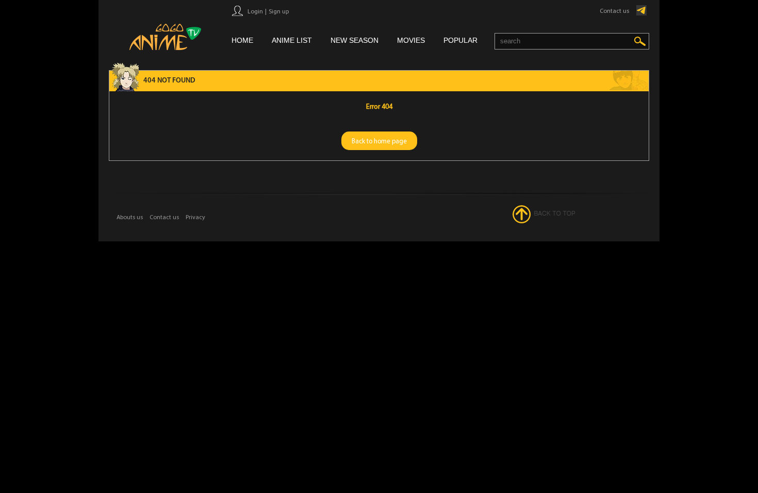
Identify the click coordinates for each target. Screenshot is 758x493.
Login (255, 11)
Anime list (292, 40)
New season (354, 40)
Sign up (279, 11)
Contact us (614, 10)
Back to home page (379, 141)
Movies (411, 40)
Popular (460, 40)
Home (242, 40)
